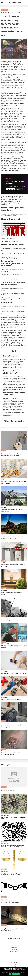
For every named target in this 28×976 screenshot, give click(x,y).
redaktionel (4, 9)
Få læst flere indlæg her (14, 421)
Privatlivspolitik (16, 974)
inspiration (4, 450)
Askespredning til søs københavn (11, 620)
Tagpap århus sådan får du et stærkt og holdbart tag (13, 510)
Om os (14, 964)
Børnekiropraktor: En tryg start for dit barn (13, 673)
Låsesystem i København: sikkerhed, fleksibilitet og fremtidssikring (11, 454)
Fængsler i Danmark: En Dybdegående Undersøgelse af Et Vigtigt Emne (12, 873)
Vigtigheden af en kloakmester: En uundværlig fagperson (11, 753)
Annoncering (14, 962)
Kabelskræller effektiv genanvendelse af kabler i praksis (13, 565)
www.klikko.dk (15, 951)
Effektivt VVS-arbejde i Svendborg (11, 699)
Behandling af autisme (7, 790)
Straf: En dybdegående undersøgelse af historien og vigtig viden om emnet (12, 845)
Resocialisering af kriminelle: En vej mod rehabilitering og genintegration (12, 901)
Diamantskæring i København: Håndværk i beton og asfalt (13, 726)
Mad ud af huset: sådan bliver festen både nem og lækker (13, 482)
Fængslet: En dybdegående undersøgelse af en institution (13, 929)
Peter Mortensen (16, 12)
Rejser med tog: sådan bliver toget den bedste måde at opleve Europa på (12, 538)
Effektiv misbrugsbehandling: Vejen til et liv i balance (14, 646)
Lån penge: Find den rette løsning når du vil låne (13, 818)
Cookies (14, 966)
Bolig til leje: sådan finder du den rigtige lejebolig (12, 593)
